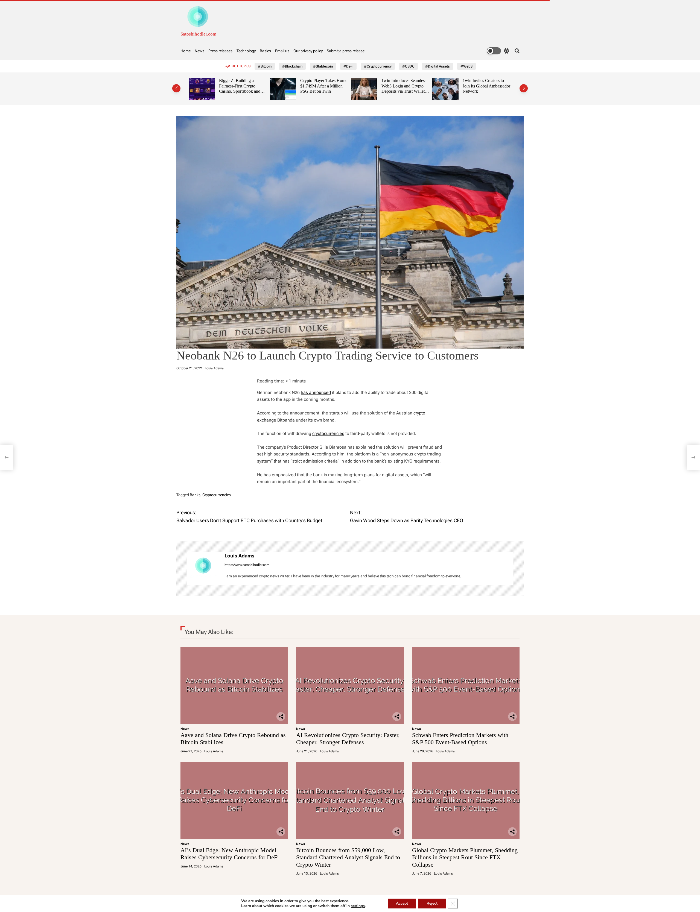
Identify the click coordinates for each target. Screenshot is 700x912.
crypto (419, 413)
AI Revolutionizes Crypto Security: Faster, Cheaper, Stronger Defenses (348, 739)
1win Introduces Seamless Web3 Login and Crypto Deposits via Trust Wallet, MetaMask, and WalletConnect (332, 91)
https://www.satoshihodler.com (246, 565)
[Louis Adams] (203, 568)
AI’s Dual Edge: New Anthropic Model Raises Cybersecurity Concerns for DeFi (229, 854)
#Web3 (466, 66)
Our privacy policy (308, 51)
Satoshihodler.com (198, 34)
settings (358, 906)
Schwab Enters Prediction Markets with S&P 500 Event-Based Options (460, 739)
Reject (432, 903)
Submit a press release (345, 51)
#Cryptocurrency (378, 66)
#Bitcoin (265, 66)
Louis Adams (214, 368)
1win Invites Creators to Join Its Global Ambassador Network (415, 86)
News (199, 51)
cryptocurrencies (328, 433)
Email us (282, 51)
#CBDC (408, 66)
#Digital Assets (437, 66)
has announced (316, 392)
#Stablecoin (323, 66)
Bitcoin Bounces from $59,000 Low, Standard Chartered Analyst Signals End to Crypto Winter (348, 857)
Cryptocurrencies (216, 495)
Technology (246, 51)
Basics (265, 51)
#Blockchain (292, 66)
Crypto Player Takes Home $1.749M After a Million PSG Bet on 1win (252, 86)
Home (185, 51)
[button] (176, 88)
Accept (402, 903)
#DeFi (348, 66)
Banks (195, 495)
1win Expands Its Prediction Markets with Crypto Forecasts (493, 86)
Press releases (220, 51)
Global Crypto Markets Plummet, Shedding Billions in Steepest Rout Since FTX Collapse (465, 857)
